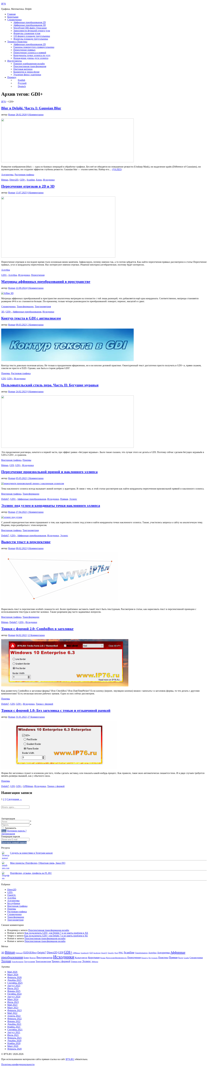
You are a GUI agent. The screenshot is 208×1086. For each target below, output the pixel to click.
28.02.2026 (21, 114)
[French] (15, 812)
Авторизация (8, 833)
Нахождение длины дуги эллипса (30, 58)
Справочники (14, 19)
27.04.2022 (21, 512)
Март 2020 (12, 1046)
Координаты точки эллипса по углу (31, 55)
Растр (180, 958)
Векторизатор (44, 957)
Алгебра (5, 270)
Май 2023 (12, 1005)
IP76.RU (70, 1059)
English (21, 80)
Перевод (11, 77)
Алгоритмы (7, 174)
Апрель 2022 (14, 1016)
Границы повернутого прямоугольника (33, 47)
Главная (11, 14)
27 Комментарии (36, 717)
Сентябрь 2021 (15, 1029)
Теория (6, 961)
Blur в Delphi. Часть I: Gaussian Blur (31, 108)
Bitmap (4, 179)
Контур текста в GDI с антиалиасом (31, 318)
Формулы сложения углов (26, 33)
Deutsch (22, 86)
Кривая (103, 958)
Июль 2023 (13, 1002)
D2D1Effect (30, 952)
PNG (121, 952)
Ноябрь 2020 (13, 1043)
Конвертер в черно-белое (26, 72)
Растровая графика (24, 174)
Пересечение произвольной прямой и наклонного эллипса (49, 472)
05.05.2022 (21, 478)
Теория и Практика (17, 41)
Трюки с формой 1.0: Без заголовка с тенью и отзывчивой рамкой (55, 710)
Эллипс (73, 499)
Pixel (116, 953)
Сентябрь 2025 (15, 983)
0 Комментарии (35, 114)
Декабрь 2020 (14, 1040)
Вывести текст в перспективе (26, 542)
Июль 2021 (13, 1035)
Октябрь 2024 (14, 994)
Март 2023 (12, 1007)
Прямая (64, 499)
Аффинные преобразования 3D (29, 25)
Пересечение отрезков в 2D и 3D (28, 186)
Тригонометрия (43, 306)
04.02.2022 (21, 635)
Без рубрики (13, 903)
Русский (22, 83)
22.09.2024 (21, 288)
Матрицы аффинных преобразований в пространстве (45, 282)
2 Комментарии (35, 324)
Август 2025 (13, 985)
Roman (11, 114)
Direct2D (13, 179)
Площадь (144, 958)
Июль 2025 (13, 988)
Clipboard (19, 953)
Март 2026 (12, 974)
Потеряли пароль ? (16, 831)
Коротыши (12, 17)
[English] (7, 812)
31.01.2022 (21, 717)
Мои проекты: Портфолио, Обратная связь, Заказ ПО (37, 863)
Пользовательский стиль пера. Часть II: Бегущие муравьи (50, 385)
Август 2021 (13, 1032)
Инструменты (14, 61)
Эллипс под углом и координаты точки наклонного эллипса (50, 506)
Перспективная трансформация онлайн (48, 930)
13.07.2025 (21, 192)
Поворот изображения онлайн (29, 63)
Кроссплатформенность (116, 958)
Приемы (5, 373)
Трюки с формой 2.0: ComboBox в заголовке (37, 629)
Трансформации (25, 306)
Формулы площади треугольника (30, 39)
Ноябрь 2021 (13, 1027)
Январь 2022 (13, 1021)
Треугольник (29, 961)
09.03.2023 (21, 324)
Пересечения (37, 275)
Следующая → (14, 799)
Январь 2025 (13, 991)
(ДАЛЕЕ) (117, 169)
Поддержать (153, 958)
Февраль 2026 (14, 977)
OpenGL (11, 895)
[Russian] (3, 812)
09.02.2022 (21, 548)
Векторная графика (11, 460)
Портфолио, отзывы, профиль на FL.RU (31, 873)
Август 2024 (13, 996)
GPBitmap (28, 786)
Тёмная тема (76, 961)
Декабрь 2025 (14, 980)
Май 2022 (12, 1013)
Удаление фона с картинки (27, 74)
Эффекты (95, 961)
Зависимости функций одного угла (31, 30)
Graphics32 (85, 953)
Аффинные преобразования (26, 311)
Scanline (31, 179)
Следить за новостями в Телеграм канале (31, 853)
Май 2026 (12, 972)
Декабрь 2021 (14, 1024)
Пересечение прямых (24, 50)
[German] (11, 812)
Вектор (33, 958)
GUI (91, 953)
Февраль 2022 (14, 1018)
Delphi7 (5, 499)
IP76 (3, 3)
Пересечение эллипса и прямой (29, 52)
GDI (3, 378)
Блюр (39, 179)
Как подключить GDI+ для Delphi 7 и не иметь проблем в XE (56, 933)
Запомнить (10, 828)
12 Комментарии (36, 635)
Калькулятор (81, 957)
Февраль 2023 (14, 1010)
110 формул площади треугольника (31, 36)
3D (2, 311)
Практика (163, 957)
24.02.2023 (21, 391)
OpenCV (104, 953)
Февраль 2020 (14, 1049)
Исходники (49, 179)
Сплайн (186, 958)
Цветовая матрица (22, 69)
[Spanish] (19, 812)
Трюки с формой (44, 704)
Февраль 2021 (14, 1038)
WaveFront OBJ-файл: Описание (30, 28)
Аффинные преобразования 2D (29, 22)
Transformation (141, 953)
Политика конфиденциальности (18, 1064)
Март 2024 (12, 999)
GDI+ (22, 179)
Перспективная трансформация (29, 66)
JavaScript (96, 953)
